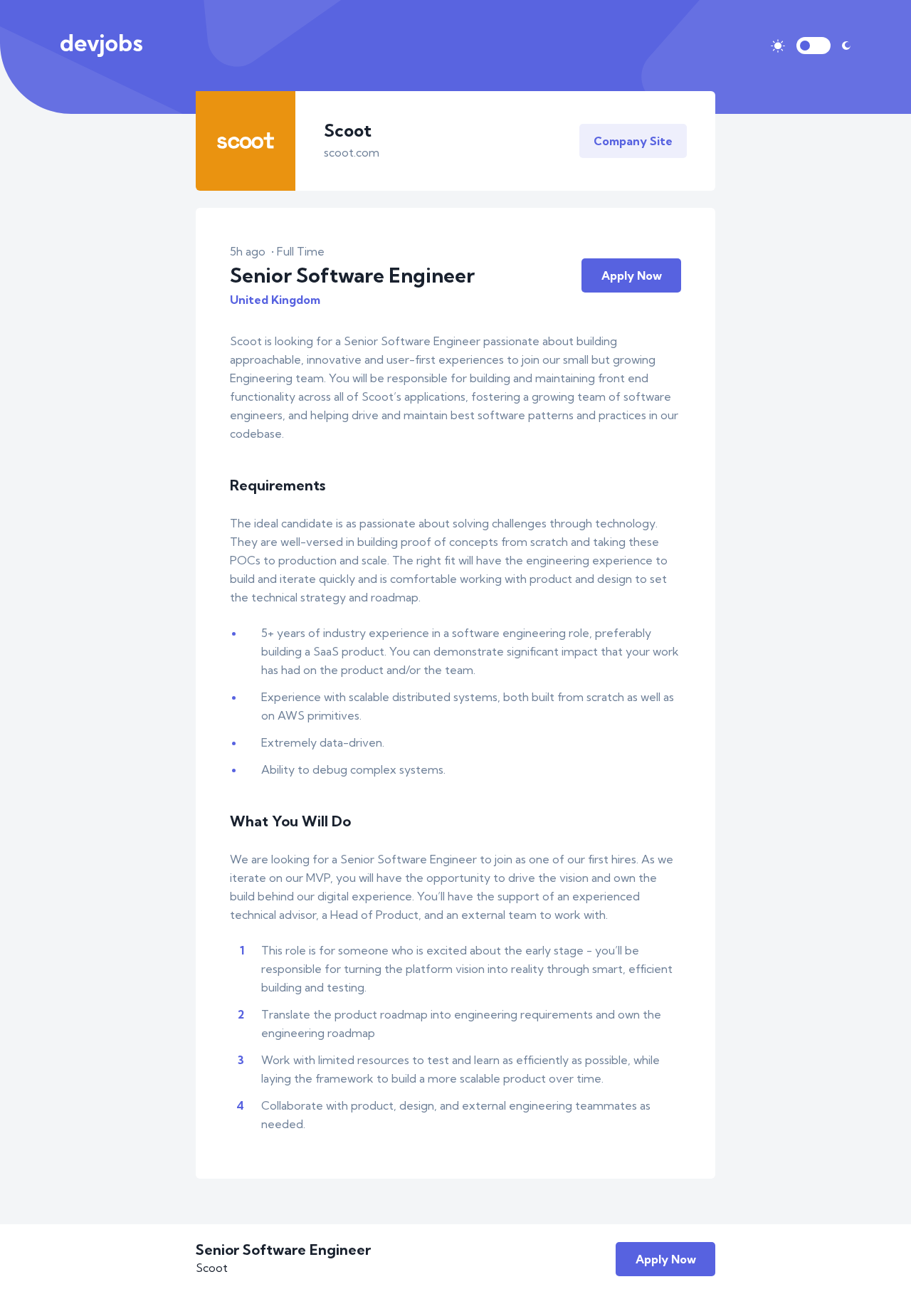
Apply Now (631, 275)
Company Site (633, 141)
